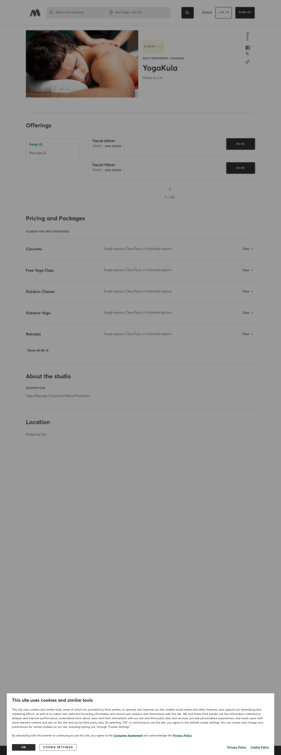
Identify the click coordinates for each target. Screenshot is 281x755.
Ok (23, 747)
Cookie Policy (260, 747)
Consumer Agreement (128, 735)
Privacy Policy (182, 735)
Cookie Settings (58, 747)
